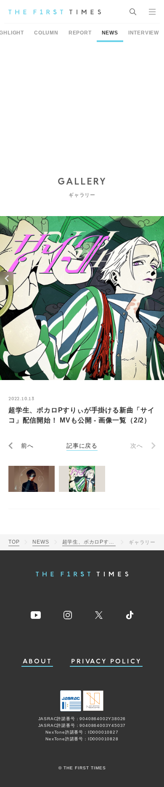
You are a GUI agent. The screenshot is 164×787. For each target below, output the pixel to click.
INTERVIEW (143, 33)
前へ (27, 445)
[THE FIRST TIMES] (54, 11)
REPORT (80, 33)
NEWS (110, 33)
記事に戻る (82, 445)
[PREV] (6, 278)
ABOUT (37, 661)
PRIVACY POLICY (106, 661)
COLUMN (46, 33)
